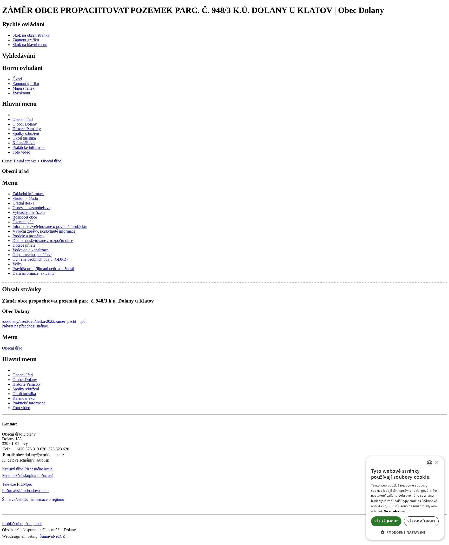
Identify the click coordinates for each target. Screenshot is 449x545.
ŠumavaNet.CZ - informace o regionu (33, 499)
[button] (405, 532)
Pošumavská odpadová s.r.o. (25, 490)
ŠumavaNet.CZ (52, 536)
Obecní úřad (12, 348)
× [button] (437, 463)
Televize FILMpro (17, 484)
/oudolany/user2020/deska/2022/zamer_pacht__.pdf (44, 321)
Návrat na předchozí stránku (25, 326)
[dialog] (405, 498)
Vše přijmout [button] (386, 521)
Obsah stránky (21, 289)
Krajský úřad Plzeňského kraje (27, 469)
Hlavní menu (19, 103)
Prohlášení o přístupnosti (22, 523)
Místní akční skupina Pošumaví (27, 475)
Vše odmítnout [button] (421, 521)
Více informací (395, 511)
